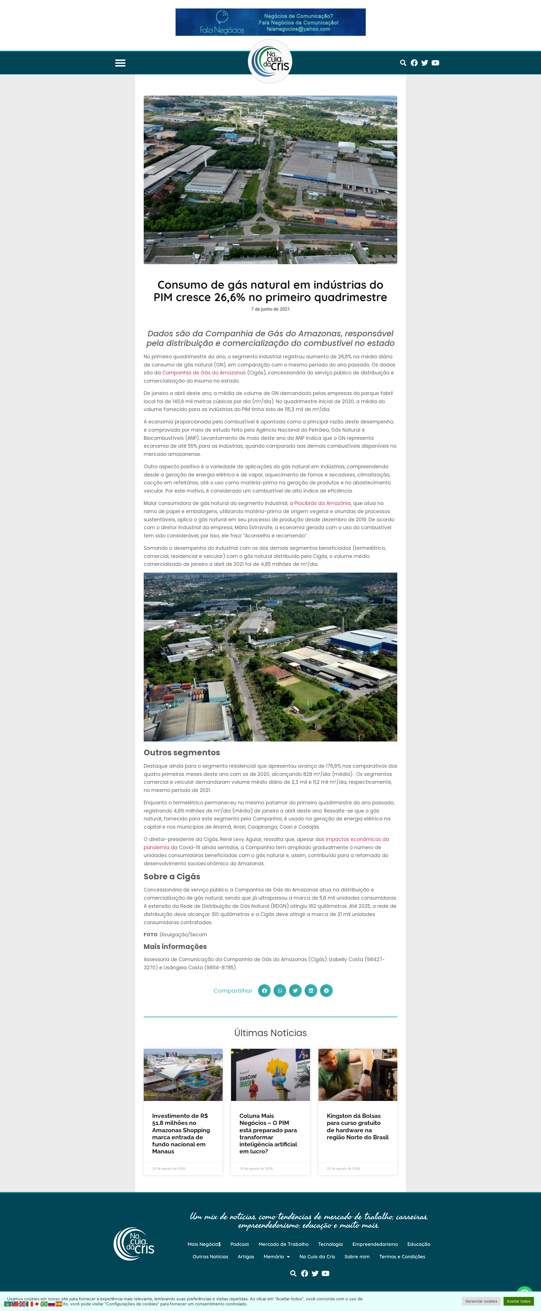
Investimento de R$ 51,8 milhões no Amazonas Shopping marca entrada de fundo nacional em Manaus (181, 1133)
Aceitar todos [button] (519, 1301)
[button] (120, 62)
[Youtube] (435, 62)
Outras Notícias (210, 1256)
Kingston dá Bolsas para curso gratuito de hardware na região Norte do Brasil (358, 1126)
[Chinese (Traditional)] (15, 1303)
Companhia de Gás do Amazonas (204, 372)
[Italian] (30, 1303)
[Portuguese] (44, 1303)
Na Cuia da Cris (317, 1256)
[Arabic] (8, 1303)
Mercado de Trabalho (284, 1244)
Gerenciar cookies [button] (481, 1301)
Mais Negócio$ (204, 1244)
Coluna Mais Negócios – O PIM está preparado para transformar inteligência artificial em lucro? (268, 1133)
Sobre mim (357, 1256)
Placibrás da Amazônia (322, 503)
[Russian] (52, 1303)
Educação (418, 1244)
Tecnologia (330, 1244)
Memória (274, 1256)
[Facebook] (414, 62)
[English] (22, 1303)
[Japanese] (37, 1303)
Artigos (246, 1256)
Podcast (239, 1244)
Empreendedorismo (375, 1244)
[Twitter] (424, 62)
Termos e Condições (402, 1256)
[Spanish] (59, 1303)
